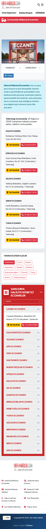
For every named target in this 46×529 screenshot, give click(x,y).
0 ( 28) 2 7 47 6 (31, 192)
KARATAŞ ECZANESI (16, 395)
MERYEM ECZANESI (16, 430)
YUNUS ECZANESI (15, 416)
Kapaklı (19, 267)
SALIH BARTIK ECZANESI (18, 333)
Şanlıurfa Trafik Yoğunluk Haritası (31, 490)
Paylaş (10, 75)
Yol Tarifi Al (14, 145)
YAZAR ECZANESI (15, 340)
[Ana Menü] (42, 5)
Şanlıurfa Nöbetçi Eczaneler (10, 482)
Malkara (29, 267)
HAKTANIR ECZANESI (16, 360)
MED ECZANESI (13, 443)
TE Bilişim (29, 525)
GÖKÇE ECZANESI (15, 374)
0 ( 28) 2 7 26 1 (30, 170)
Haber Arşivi (32, 507)
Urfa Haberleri (9, 13)
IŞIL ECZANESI (13, 388)
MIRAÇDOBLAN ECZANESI (19, 402)
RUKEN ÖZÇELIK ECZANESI (19, 367)
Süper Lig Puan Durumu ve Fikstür (9, 499)
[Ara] (38, 5)
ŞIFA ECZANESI (13, 346)
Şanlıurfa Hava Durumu (31, 482)
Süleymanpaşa (20, 277)
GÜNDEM (40, 13)
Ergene (28, 262)
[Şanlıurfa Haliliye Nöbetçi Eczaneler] (41, 292)
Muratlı (24, 272)
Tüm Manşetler (33, 498)
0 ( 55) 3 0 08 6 (31, 325)
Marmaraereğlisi (11, 272)
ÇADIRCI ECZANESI (15, 309)
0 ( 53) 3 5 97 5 (30, 145)
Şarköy (7, 277)
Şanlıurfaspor (26, 13)
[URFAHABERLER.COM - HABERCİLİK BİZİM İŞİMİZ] (11, 4)
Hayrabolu (9, 267)
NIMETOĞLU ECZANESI (17, 409)
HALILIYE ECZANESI (16, 381)
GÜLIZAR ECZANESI (16, 423)
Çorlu (19, 262)
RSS (7, 518)
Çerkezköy (9, 262)
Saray (33, 272)
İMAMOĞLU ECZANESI (17, 436)
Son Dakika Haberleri (12, 507)
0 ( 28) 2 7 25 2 (31, 215)
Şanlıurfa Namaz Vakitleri (10, 490)
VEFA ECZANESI (14, 353)
